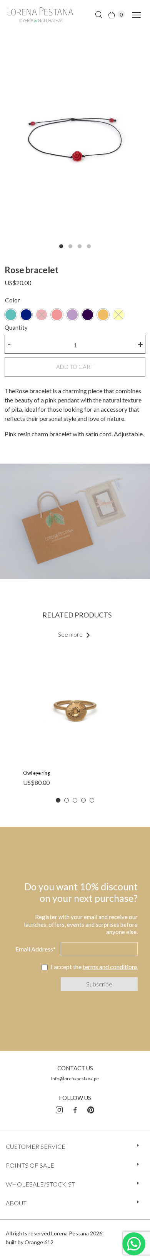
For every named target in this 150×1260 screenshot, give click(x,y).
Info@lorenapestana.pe (75, 1078)
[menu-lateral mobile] (135, 14)
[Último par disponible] (11, 315)
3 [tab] (79, 246)
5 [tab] (92, 800)
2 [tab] (70, 246)
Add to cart (75, 366)
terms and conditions (110, 966)
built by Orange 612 (29, 1242)
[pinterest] (91, 1109)
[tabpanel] (75, 143)
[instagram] (59, 1109)
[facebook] (75, 1109)
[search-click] (98, 14)
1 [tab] (61, 246)
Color (12, 300)
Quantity (16, 327)
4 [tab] (89, 246)
